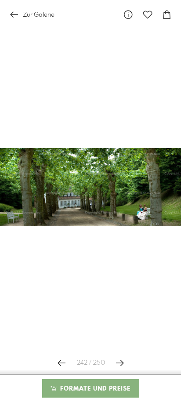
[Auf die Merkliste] (147, 15)
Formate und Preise (94, 389)
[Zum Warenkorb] (167, 15)
